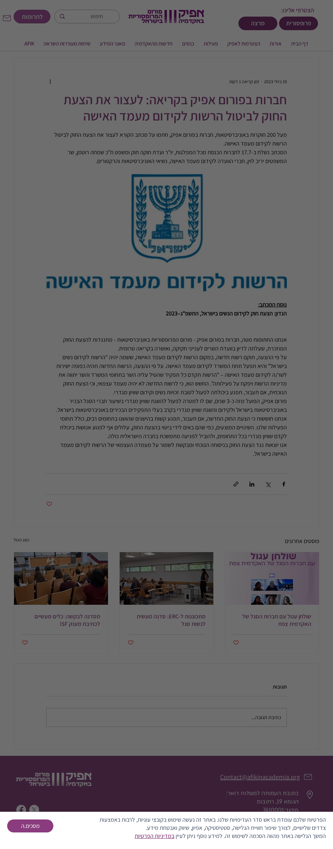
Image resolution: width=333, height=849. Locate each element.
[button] (30, 825)
